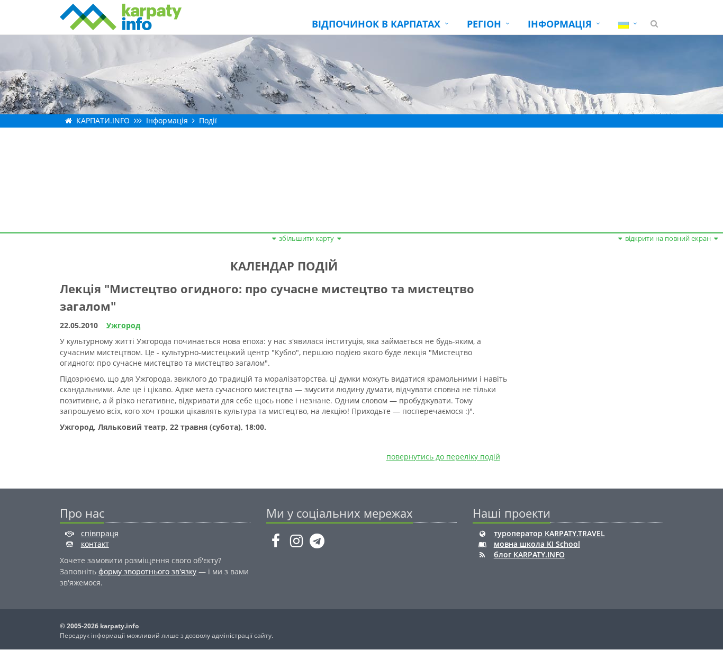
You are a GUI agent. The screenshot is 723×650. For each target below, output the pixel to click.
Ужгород (123, 325)
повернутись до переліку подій (443, 457)
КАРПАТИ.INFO (103, 120)
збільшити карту (306, 238)
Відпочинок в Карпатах (376, 23)
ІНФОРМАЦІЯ (560, 23)
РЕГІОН (484, 23)
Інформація (167, 120)
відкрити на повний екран (668, 238)
